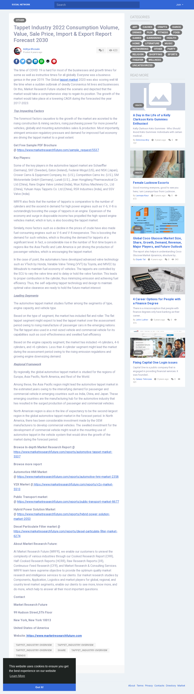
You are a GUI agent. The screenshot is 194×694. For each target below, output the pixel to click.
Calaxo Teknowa (144, 379)
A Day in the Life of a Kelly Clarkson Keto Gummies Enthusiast (151, 119)
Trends (20, 655)
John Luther (142, 320)
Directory (171, 685)
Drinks (136, 32)
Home (136, 43)
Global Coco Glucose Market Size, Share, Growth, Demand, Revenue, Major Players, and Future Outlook (157, 242)
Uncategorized (142, 65)
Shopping (155, 54)
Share (62, 650)
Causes (147, 27)
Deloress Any (142, 140)
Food (176, 32)
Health (171, 37)
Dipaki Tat (141, 259)
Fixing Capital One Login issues (155, 362)
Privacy (149, 685)
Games (136, 37)
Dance (176, 27)
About (132, 685)
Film (150, 32)
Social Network (21, 4)
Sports (172, 54)
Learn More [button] (17, 676)
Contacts (159, 685)
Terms (140, 685)
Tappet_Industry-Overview (34, 645)
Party (171, 48)
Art (134, 27)
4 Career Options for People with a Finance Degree (157, 301)
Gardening (154, 37)
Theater (137, 59)
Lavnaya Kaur (142, 195)
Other (20, 20)
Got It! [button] (39, 687)
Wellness (155, 59)
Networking (140, 48)
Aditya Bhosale (31, 49)
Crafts (162, 27)
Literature (152, 43)
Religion (138, 54)
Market (181, 685)
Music (169, 43)
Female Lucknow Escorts (151, 183)
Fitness (163, 32)
